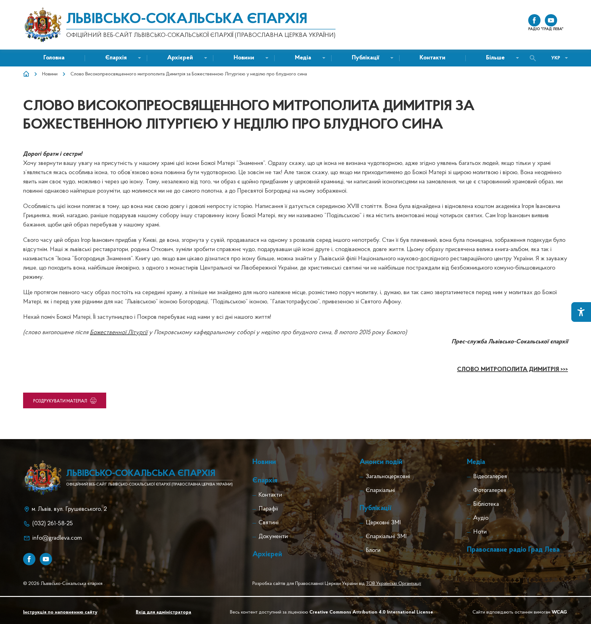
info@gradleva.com (57, 538)
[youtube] (551, 20)
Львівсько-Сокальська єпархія (186, 19)
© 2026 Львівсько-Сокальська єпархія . (64, 583)
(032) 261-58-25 (52, 524)
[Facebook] (29, 559)
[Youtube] (46, 559)
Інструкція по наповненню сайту (60, 612)
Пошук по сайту (534, 58)
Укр (555, 58)
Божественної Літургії (118, 333)
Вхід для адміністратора (163, 612)
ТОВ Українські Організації (393, 583)
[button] (244, 58)
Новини (50, 74)
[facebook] (534, 20)
